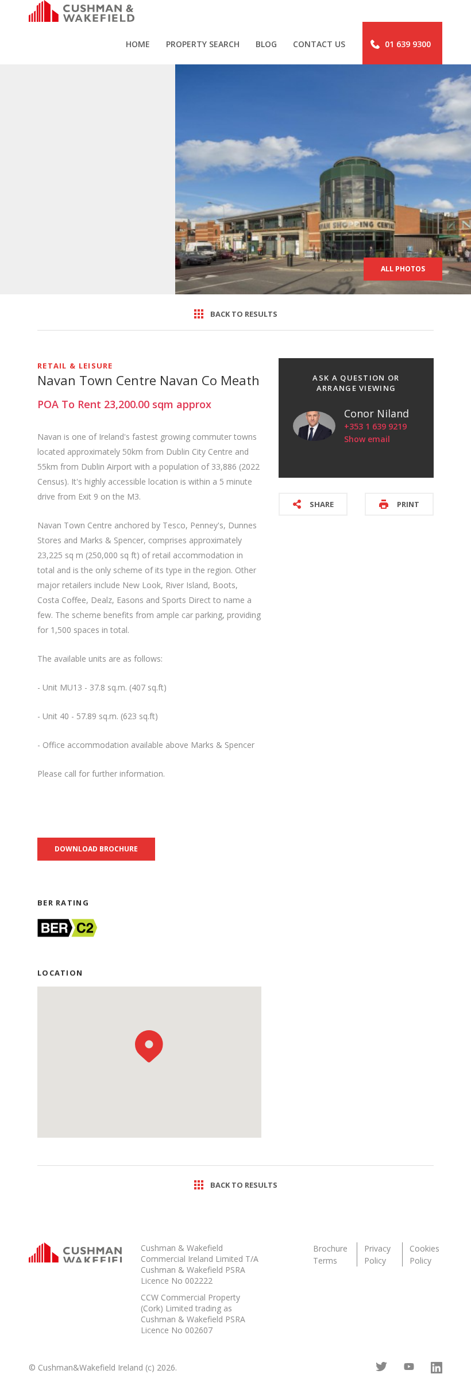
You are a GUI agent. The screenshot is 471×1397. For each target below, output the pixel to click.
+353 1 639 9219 (375, 426)
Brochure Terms (330, 1254)
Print (408, 504)
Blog (266, 44)
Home (138, 44)
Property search (203, 44)
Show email (367, 438)
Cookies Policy (424, 1254)
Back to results (243, 314)
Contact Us (319, 44)
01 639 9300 (408, 44)
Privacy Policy (377, 1254)
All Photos (403, 269)
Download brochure (96, 849)
